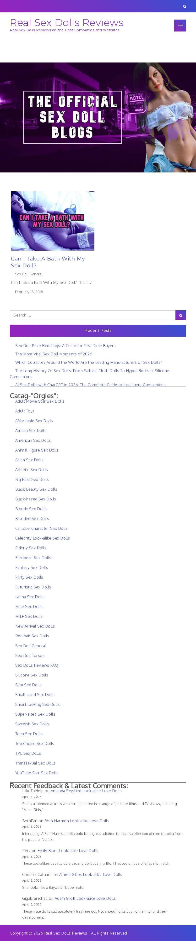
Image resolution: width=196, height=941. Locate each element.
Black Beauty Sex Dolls (36, 489)
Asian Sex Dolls (29, 460)
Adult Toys (25, 411)
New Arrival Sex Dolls (35, 626)
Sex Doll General (29, 274)
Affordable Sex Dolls (34, 420)
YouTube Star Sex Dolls (37, 772)
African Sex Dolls (30, 430)
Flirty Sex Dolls (29, 577)
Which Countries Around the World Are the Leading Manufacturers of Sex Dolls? (88, 362)
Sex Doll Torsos (29, 655)
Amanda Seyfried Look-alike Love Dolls (86, 790)
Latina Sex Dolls (30, 596)
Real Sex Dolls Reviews (66, 22)
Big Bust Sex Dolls (32, 479)
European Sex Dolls (33, 557)
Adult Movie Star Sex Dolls (40, 401)
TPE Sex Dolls (28, 753)
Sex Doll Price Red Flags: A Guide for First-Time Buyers (65, 345)
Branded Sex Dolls (32, 518)
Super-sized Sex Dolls (35, 714)
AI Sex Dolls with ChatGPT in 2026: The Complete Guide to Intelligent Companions (90, 384)
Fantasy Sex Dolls (31, 567)
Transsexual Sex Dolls (35, 763)
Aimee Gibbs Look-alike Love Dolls (90, 874)
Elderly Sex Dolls (30, 548)
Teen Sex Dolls (29, 733)
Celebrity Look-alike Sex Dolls (42, 538)
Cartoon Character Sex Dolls (41, 528)
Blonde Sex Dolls (31, 508)
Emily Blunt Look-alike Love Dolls (68, 850)
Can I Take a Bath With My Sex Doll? (48, 262)
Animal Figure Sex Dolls (37, 450)
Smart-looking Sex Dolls (37, 704)
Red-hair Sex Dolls (32, 636)
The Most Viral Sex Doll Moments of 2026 (53, 354)
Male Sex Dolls (29, 606)
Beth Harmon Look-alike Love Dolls (76, 820)
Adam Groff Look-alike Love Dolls (85, 898)
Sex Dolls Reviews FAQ (36, 665)
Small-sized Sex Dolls (34, 694)
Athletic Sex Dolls (31, 469)
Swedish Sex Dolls (32, 724)
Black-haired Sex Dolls (35, 499)
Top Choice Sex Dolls (34, 743)
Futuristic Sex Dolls (33, 587)
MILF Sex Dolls (29, 616)
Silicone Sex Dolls (31, 675)
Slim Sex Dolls (28, 684)
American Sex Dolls (33, 440)
